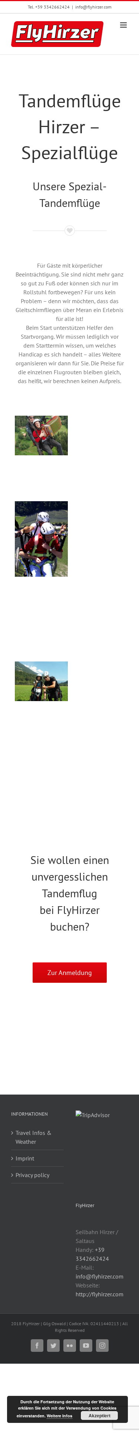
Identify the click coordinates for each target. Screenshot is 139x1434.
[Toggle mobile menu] (124, 25)
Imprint (25, 1158)
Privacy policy (32, 1175)
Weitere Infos (59, 1415)
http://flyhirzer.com (99, 1294)
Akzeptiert (99, 1415)
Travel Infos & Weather (34, 1137)
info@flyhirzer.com (93, 7)
